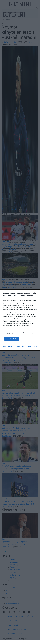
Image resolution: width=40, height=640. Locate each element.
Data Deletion (7, 346)
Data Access (20, 346)
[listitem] (20, 332)
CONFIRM (12, 339)
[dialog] (20, 320)
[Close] (36, 294)
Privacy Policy (32, 346)
